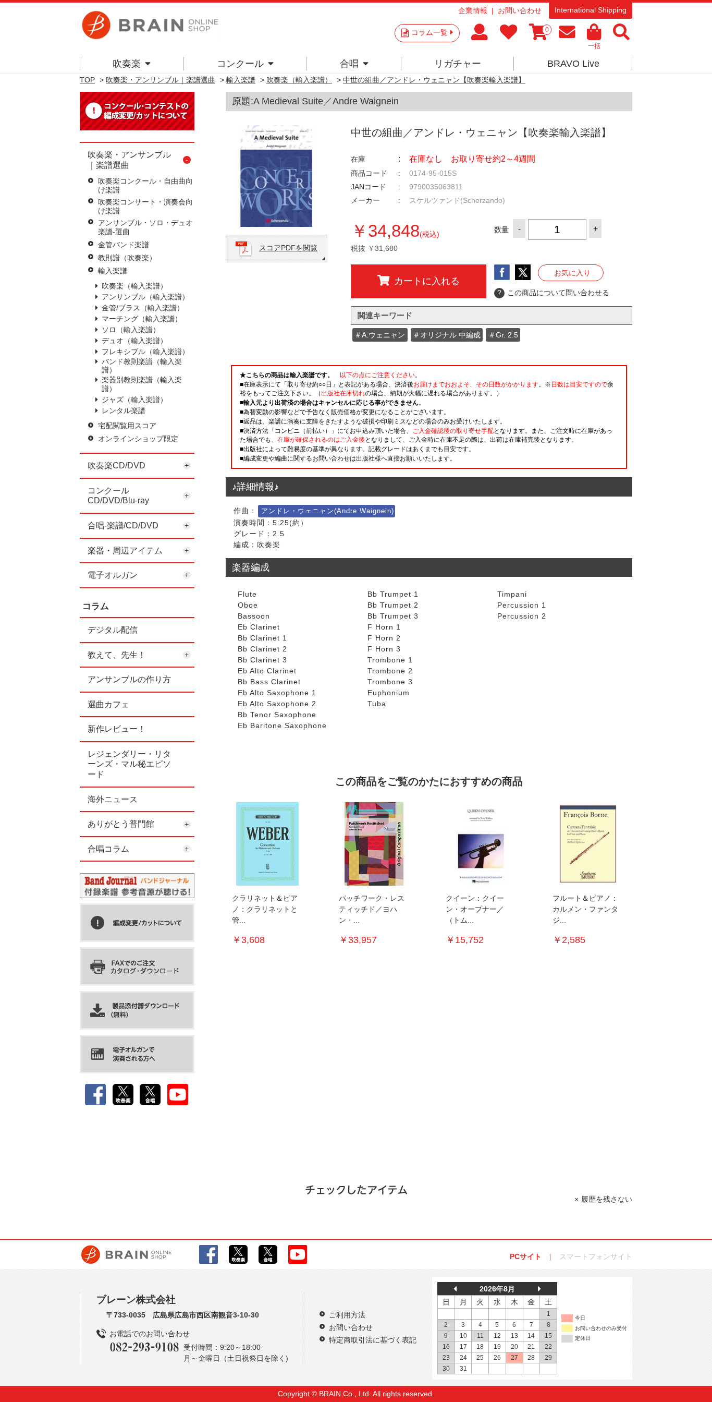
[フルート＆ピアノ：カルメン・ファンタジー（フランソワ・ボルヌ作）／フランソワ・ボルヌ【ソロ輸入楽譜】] (588, 844)
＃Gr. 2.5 (503, 335)
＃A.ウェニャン (379, 335)
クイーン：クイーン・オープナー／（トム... (475, 909)
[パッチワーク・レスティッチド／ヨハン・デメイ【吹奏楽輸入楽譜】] (374, 844)
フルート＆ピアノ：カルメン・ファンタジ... (585, 909)
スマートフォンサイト (595, 1256)
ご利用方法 (347, 1315)
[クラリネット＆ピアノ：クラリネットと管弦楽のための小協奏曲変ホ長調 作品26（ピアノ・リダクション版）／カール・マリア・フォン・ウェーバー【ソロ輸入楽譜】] (267, 844)
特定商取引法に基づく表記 (372, 1340)
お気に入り (572, 273)
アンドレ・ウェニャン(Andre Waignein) (327, 511)
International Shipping (591, 10)
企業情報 (472, 10)
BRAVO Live (573, 63)
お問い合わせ (520, 10)
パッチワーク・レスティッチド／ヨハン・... (371, 909)
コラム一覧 (429, 32)
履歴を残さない (606, 1199)
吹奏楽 (127, 63)
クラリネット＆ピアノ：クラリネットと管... (265, 909)
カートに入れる (427, 281)
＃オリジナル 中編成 (447, 335)
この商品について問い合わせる (553, 292)
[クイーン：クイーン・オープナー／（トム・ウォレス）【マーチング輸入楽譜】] (481, 844)
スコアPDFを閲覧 (288, 248)
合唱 (349, 63)
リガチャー (457, 63)
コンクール (240, 63)
